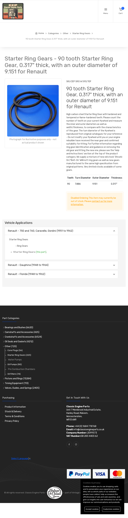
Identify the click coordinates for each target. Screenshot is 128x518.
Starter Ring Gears (19, 355)
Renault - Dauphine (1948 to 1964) (28, 265)
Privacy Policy (12, 421)
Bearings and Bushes (19, 327)
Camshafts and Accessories (22, 332)
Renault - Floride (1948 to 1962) (26, 274)
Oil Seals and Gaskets (19, 341)
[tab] (61, 231)
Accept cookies (92, 509)
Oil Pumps (14, 364)
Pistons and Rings (18, 378)
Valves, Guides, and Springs (22, 388)
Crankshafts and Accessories (23, 337)
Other (11, 346)
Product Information (15, 407)
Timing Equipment (17, 383)
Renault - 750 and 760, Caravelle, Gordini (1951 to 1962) (40, 230)
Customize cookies (111, 509)
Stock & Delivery (13, 411)
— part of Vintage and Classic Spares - (81, 492)
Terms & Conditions (15, 416)
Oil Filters (14, 374)
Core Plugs (15, 350)
